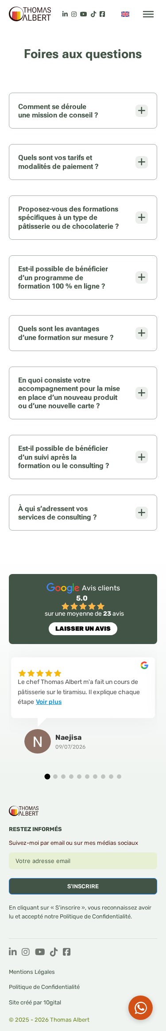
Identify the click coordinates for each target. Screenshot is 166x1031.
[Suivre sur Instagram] (26, 953)
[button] (47, 777)
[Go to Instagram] (74, 14)
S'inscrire (83, 886)
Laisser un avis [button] (83, 629)
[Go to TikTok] (93, 14)
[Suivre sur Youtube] (40, 953)
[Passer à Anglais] (125, 14)
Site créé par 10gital (35, 1002)
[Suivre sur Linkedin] (13, 953)
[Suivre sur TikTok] (54, 953)
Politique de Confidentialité (95, 916)
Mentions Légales (32, 972)
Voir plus (49, 702)
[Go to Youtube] (83, 14)
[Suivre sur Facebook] (67, 953)
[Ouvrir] (148, 14)
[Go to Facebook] (102, 14)
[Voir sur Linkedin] (65, 14)
